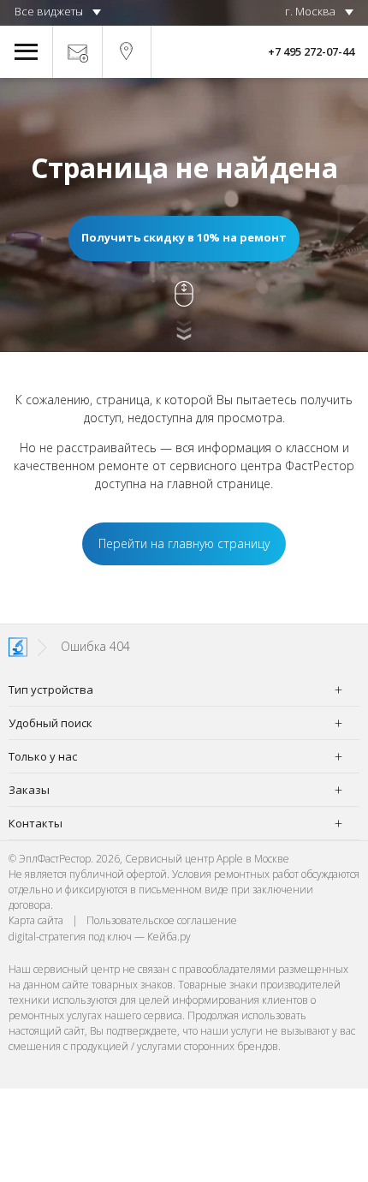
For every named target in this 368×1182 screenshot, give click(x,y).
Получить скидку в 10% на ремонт (184, 237)
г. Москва (310, 11)
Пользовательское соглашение (161, 920)
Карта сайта (36, 920)
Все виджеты (49, 11)
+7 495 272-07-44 (311, 51)
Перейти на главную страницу (184, 543)
